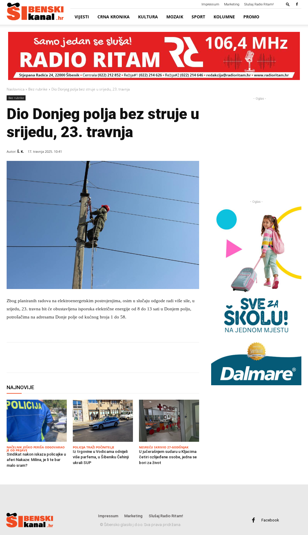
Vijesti (82, 17)
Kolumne (224, 17)
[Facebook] (296, 4)
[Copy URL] (92, 358)
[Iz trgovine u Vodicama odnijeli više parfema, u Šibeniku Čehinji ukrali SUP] (103, 421)
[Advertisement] (259, 139)
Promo (251, 17)
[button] (287, 4)
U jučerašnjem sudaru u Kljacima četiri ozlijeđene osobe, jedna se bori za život (168, 457)
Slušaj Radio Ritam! (259, 4)
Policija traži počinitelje (93, 447)
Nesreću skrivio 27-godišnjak (164, 447)
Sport (198, 17)
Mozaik (174, 17)
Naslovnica (15, 89)
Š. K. (20, 151)
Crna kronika (113, 17)
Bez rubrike (38, 89)
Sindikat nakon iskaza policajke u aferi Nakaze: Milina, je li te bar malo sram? (36, 459)
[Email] (78, 358)
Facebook (270, 520)
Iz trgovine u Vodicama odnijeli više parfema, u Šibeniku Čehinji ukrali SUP (101, 457)
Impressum (210, 4)
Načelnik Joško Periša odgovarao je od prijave (36, 449)
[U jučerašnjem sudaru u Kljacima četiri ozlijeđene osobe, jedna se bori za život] (169, 421)
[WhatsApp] (64, 358)
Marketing (231, 4)
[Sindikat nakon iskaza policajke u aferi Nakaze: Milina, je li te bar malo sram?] (37, 421)
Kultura (148, 17)
